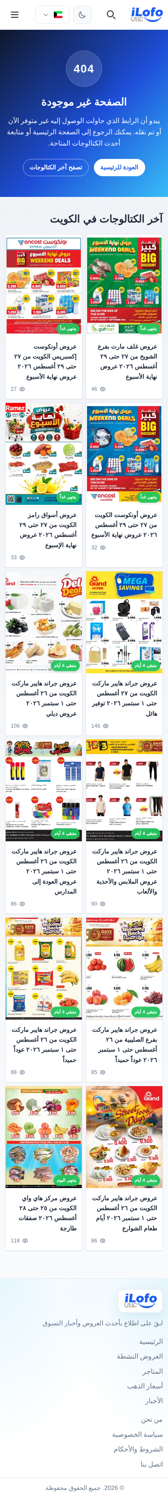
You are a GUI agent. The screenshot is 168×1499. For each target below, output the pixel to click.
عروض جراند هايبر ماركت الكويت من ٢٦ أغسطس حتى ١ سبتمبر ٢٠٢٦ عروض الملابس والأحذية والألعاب (124, 871)
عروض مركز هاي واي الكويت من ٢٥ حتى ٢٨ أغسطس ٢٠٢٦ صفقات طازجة (48, 1213)
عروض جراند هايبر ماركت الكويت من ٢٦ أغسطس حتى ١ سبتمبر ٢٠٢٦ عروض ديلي (44, 698)
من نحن (152, 1419)
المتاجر (153, 1371)
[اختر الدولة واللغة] (52, 15)
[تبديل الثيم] (82, 15)
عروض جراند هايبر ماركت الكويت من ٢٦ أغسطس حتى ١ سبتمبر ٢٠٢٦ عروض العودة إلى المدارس (44, 871)
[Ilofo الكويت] (140, 1301)
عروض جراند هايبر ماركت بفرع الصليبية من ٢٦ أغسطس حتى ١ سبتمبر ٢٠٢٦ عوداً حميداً (124, 1044)
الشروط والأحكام (138, 1449)
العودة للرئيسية (119, 167)
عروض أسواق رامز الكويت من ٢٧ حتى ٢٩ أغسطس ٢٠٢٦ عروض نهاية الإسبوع (48, 529)
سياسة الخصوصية (137, 1434)
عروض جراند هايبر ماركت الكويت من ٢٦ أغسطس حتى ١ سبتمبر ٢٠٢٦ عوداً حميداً (44, 1044)
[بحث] (111, 14)
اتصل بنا (151, 1464)
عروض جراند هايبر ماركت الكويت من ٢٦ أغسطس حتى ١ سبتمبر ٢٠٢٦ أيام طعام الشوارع (124, 1213)
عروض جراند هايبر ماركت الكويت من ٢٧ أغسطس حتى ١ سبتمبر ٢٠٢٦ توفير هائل (124, 698)
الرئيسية (151, 1341)
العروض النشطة (140, 1356)
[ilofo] (147, 14)
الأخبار (154, 1400)
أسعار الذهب (145, 1386)
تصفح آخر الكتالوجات (56, 167)
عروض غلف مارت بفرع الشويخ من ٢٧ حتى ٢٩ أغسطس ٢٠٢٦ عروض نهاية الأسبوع (127, 361)
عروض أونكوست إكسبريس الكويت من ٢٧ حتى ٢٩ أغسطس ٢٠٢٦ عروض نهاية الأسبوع (45, 361)
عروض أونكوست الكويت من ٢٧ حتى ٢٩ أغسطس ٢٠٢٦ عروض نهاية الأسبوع (124, 524)
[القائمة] (14, 14)
